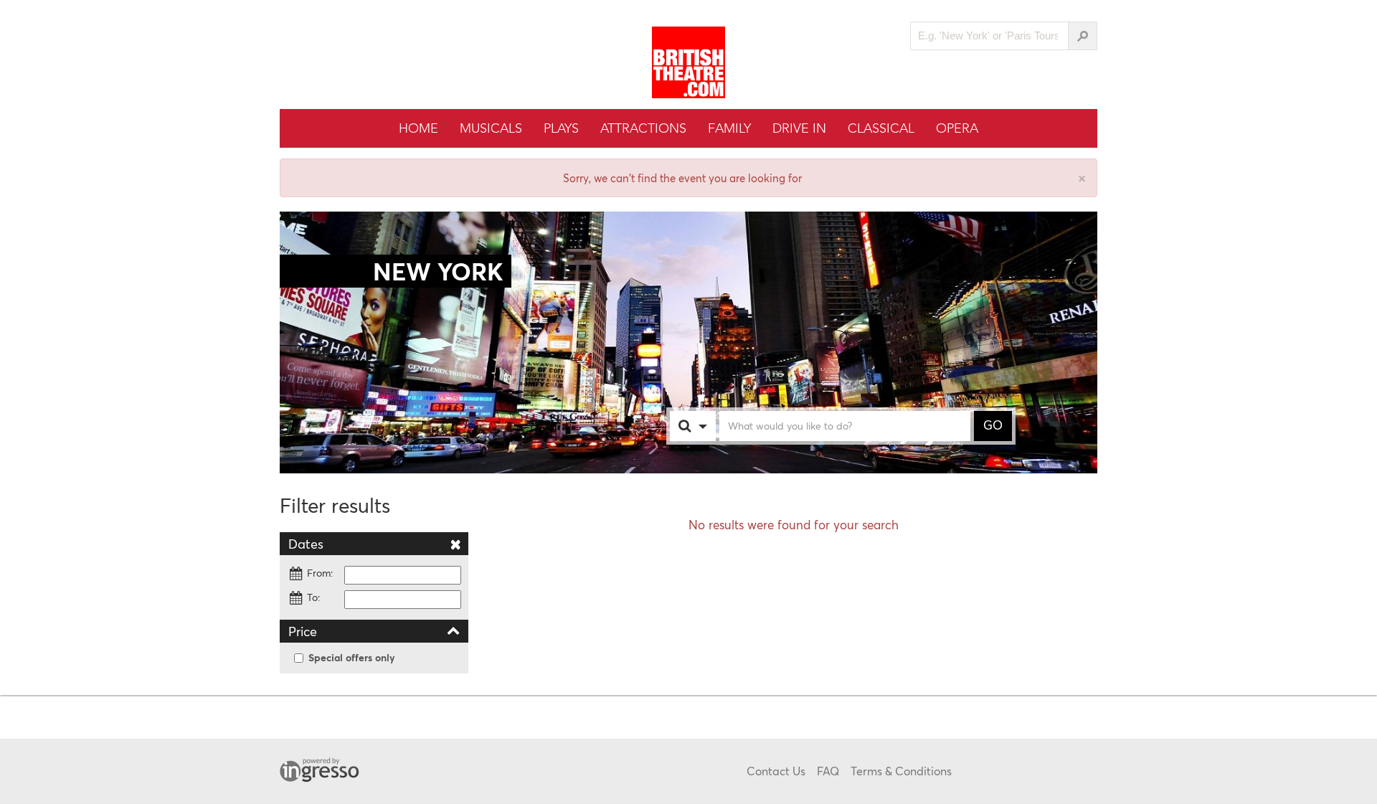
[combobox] (707, 426)
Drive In (799, 128)
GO (993, 425)
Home (418, 128)
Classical (881, 128)
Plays (561, 128)
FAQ (828, 770)
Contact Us (776, 770)
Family (729, 128)
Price (302, 631)
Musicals (491, 128)
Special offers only (351, 657)
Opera (957, 128)
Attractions (643, 128)
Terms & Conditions (901, 770)
